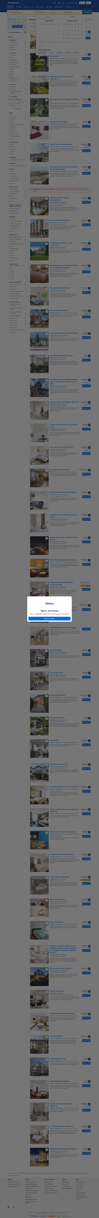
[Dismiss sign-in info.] (69, 598)
